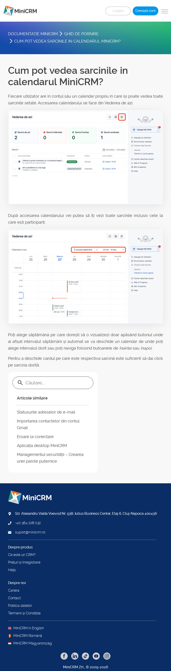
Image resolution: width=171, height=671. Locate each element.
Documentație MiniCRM (33, 33)
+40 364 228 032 (28, 523)
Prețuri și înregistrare (24, 562)
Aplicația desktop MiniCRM (42, 445)
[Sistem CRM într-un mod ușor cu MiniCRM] (18, 10)
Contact (14, 598)
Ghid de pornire (81, 33)
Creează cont (145, 11)
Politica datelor (20, 606)
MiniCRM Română (27, 636)
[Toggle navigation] (164, 10)
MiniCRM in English (28, 628)
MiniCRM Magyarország (32, 643)
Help (12, 570)
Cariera (13, 591)
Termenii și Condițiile (24, 613)
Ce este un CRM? (22, 555)
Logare (118, 11)
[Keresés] (20, 382)
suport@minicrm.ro (30, 532)
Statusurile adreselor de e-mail (46, 412)
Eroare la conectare (35, 436)
